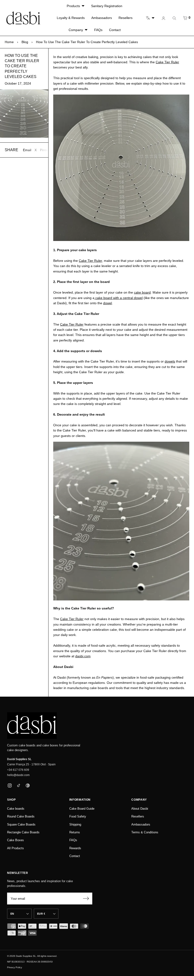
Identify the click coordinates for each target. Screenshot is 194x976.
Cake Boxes (15, 840)
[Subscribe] (85, 898)
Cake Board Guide (81, 808)
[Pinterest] (27, 785)
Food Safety (77, 816)
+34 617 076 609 (18, 770)
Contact (115, 30)
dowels (170, 361)
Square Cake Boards (21, 824)
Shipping (75, 824)
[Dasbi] (32, 725)
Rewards (75, 848)
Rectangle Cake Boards (23, 832)
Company (76, 30)
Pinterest (46, 150)
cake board (142, 292)
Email (27, 150)
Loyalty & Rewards (71, 18)
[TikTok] (18, 785)
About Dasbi (139, 808)
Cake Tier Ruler (167, 62)
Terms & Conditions (144, 832)
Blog (25, 42)
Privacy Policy (14, 967)
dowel (107, 303)
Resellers (125, 18)
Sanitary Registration (106, 6)
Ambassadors (101, 18)
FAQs (98, 30)
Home (9, 42)
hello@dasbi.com (18, 775)
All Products (15, 848)
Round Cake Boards (21, 816)
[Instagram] (9, 785)
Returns (74, 832)
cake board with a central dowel (118, 298)
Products (73, 6)
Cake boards (15, 808)
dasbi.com (83, 656)
